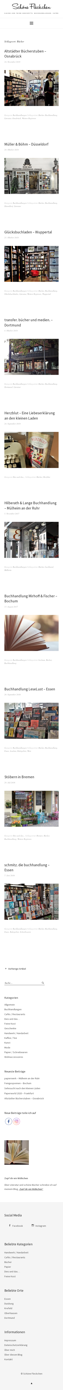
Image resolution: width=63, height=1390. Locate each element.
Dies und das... (19, 477)
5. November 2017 (11, 513)
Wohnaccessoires (13, 1056)
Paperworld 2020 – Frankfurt (19, 1093)
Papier (7, 1266)
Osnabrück (16, 118)
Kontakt (8, 1359)
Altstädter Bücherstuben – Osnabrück (24, 1098)
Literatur (7, 118)
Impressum (10, 1340)
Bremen (40, 835)
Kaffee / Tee (10, 1037)
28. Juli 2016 (9, 782)
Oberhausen (10, 1313)
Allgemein (9, 1004)
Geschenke (10, 1028)
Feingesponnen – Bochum (17, 1083)
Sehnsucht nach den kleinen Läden (22, 1088)
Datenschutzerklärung (15, 1345)
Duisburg (9, 1303)
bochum (41, 660)
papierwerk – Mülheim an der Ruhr (22, 1078)
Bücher (41, 115)
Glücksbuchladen (11, 294)
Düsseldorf (8, 206)
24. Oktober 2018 (11, 149)
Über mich (9, 1349)
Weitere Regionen (29, 118)
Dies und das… (12, 1018)
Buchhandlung (51, 115)
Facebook (17, 1225)
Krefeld (8, 1308)
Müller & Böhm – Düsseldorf (26, 144)
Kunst (7, 1042)
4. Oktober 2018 (11, 330)
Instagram (41, 1225)
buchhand (49, 567)
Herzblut (46, 477)
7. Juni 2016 (9, 875)
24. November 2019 (12, 61)
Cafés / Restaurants (14, 1014)
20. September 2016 (12, 694)
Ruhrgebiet (21, 751)
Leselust (13, 751)
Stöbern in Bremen (19, 777)
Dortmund (8, 387)
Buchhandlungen (20, 115)
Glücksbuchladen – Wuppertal (28, 232)
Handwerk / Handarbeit (16, 1033)
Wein (29, 751)
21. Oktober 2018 (11, 237)
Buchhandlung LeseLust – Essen (29, 689)
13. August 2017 (11, 606)
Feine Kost (10, 1023)
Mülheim (7, 570)
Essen (6, 751)
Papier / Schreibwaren (15, 1052)
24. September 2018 (12, 423)
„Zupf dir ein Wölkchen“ (31, 1189)
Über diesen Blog (13, 1354)
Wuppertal (46, 294)
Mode (7, 1047)
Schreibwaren (25, 932)
